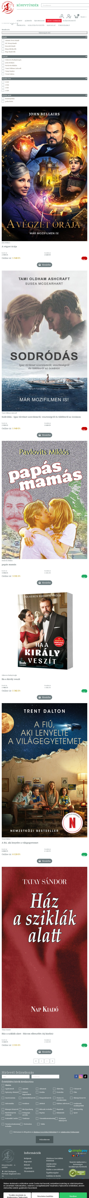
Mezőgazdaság (27, 1109)
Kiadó (4, 37)
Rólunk (27, 1165)
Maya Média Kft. (11, 49)
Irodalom (25, 1103)
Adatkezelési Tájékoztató (51, 1165)
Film (75, 1092)
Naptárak (60, 1109)
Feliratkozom (44, 1139)
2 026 (7, 90)
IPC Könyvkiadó (11, 43)
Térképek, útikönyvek (63, 1119)
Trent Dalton (9, 74)
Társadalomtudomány (47, 1118)
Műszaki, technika (45, 1109)
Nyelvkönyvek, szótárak (10, 1114)
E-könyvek (77, 1089)
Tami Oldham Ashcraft (13, 68)
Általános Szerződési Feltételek (54, 1159)
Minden (8, 1085)
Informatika (9, 1103)
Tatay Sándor (10, 71)
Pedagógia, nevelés (26, 1114)
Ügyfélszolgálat (52, 1173)
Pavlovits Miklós (11, 65)
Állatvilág (60, 1089)
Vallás (43, 1124)
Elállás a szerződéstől (54, 1169)
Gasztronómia (10, 1098)
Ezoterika (60, 1092)
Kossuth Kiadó (10, 46)
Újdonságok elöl (44, 33)
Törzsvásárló (64, 25)
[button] (81, 15)
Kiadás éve (6, 79)
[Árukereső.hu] (77, 1173)
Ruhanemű (60, 1113)
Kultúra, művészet (63, 1103)
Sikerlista (21, 25)
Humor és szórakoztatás (61, 1099)
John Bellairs (9, 63)
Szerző (4, 56)
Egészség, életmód (11, 1092)
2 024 (7, 85)
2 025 (7, 88)
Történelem (28, 1124)
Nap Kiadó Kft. (10, 52)
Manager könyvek (11, 1109)
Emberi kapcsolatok (26, 1093)
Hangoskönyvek (45, 1098)
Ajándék (28, 21)
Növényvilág (78, 1109)
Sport (76, 1113)
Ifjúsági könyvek (80, 1098)
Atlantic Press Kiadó (12, 40)
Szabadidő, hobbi (11, 1118)
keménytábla (9, 99)
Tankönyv (26, 1118)
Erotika (42, 1092)
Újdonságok (39, 21)
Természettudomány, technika (12, 1125)
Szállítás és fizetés (36, 25)
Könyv (19, 21)
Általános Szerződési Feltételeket (45, 1132)
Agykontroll (9, 1089)
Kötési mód (6, 95)
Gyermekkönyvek (28, 1098)
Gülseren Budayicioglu (13, 60)
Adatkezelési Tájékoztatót (70, 1132)
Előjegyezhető (69, 21)
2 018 (7, 82)
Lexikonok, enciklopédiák (79, 1104)
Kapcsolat (51, 25)
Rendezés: (6, 30)
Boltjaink (27, 1158)
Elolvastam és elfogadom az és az (46, 1132)
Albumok (42, 1089)
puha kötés (9, 101)
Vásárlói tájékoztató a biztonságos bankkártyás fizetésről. (78, 1164)
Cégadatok (28, 1168)
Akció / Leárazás (53, 21)
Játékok (42, 1103)
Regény (42, 1113)
